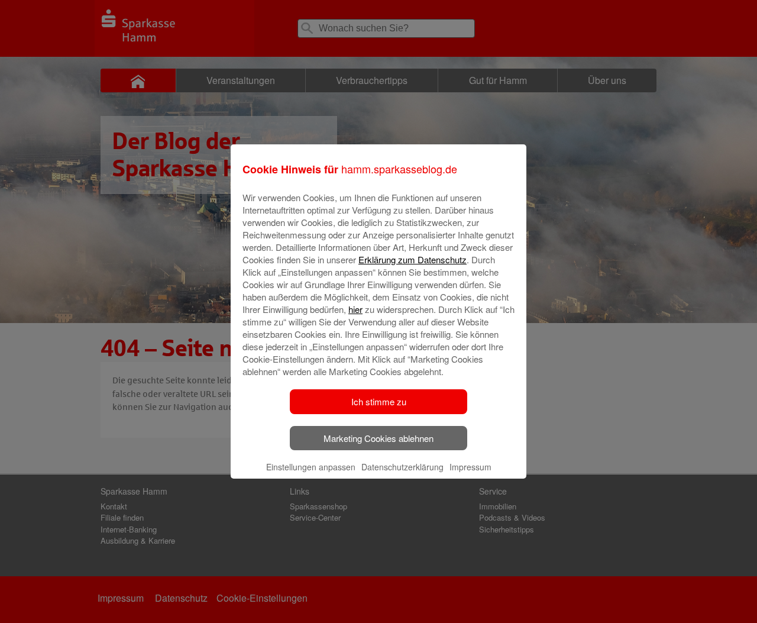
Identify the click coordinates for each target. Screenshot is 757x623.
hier (355, 309)
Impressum (470, 467)
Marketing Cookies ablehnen (378, 438)
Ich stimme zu (378, 401)
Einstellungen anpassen (310, 467)
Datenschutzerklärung (402, 467)
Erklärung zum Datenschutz (412, 259)
